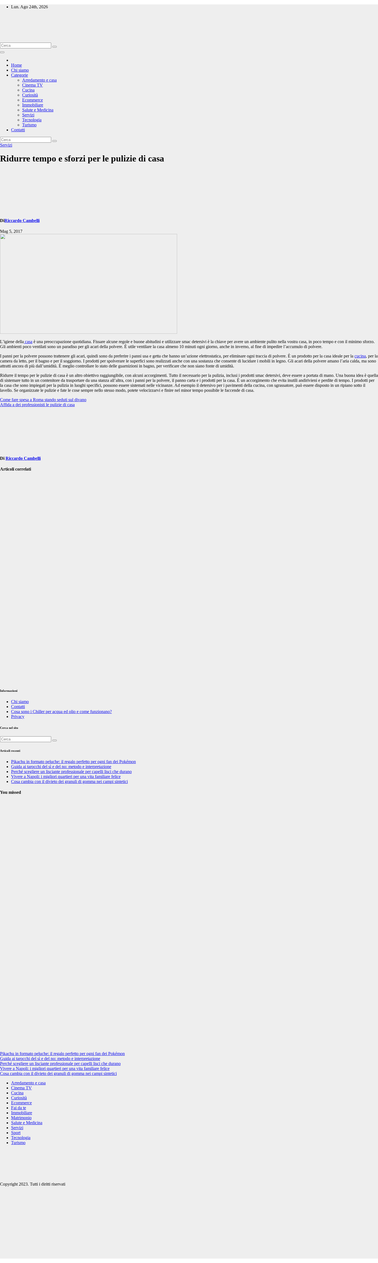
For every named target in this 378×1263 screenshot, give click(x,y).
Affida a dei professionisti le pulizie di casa (37, 404)
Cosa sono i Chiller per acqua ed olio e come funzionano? (61, 711)
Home (16, 65)
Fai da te (18, 1107)
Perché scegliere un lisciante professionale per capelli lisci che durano (71, 771)
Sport (15, 1132)
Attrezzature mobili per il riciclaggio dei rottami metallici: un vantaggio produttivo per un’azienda (13, 508)
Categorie (19, 75)
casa (28, 341)
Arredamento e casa (39, 80)
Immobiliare (32, 105)
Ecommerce (32, 100)
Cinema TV (32, 85)
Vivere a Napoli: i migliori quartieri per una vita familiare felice (66, 776)
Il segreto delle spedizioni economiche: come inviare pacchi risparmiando (13, 574)
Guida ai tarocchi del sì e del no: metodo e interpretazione (61, 766)
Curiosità (30, 95)
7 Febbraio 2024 (9, 1037)
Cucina (28, 90)
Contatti (18, 129)
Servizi (28, 115)
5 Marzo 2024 (12, 972)
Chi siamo (20, 70)
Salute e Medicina (37, 110)
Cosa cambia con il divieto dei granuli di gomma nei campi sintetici (69, 781)
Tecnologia (32, 120)
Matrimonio (21, 1117)
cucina (360, 356)
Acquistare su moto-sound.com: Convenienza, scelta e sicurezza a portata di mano (13, 641)
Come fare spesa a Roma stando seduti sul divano (43, 399)
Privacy (17, 716)
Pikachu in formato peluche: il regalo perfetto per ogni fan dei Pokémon (73, 761)
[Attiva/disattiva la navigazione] (2, 52)
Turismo (29, 124)
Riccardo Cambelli (22, 220)
